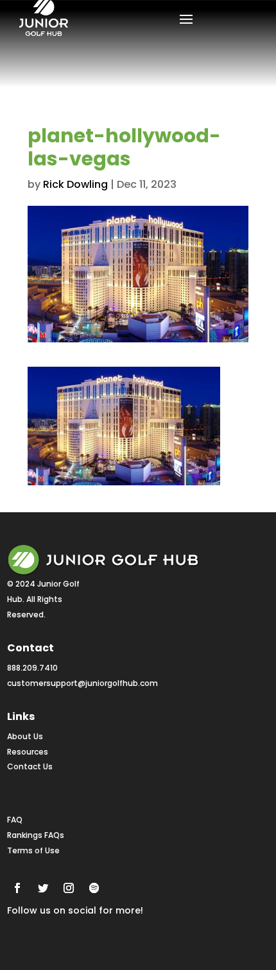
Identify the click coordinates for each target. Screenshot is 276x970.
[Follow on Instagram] (68, 888)
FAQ (14, 819)
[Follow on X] (43, 888)
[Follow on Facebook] (17, 888)
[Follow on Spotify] (94, 888)
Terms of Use (33, 850)
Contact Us (30, 766)
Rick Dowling (75, 184)
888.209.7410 (32, 667)
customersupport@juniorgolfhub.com (82, 683)
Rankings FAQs (35, 835)
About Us (25, 736)
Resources (27, 751)
